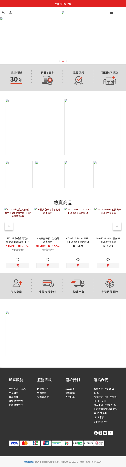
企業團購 (70, 392)
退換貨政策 (43, 396)
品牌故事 (70, 388)
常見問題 (13, 392)
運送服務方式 (16, 401)
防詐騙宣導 (43, 388)
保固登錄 (41, 392)
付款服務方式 (16, 405)
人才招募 (70, 396)
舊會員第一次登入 (18, 388)
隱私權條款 (29, 461)
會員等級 (13, 396)
